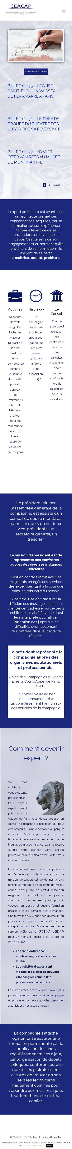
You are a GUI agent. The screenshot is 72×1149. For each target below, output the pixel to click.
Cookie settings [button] (38, 1146)
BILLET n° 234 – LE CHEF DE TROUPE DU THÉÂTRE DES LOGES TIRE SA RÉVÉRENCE (34, 123)
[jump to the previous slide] (13, 45)
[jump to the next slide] (59, 45)
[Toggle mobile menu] (64, 12)
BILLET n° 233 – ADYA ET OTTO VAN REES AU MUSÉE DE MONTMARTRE (34, 157)
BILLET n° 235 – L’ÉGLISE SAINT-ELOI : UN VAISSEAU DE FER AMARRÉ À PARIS (33, 91)
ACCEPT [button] (49, 1146)
